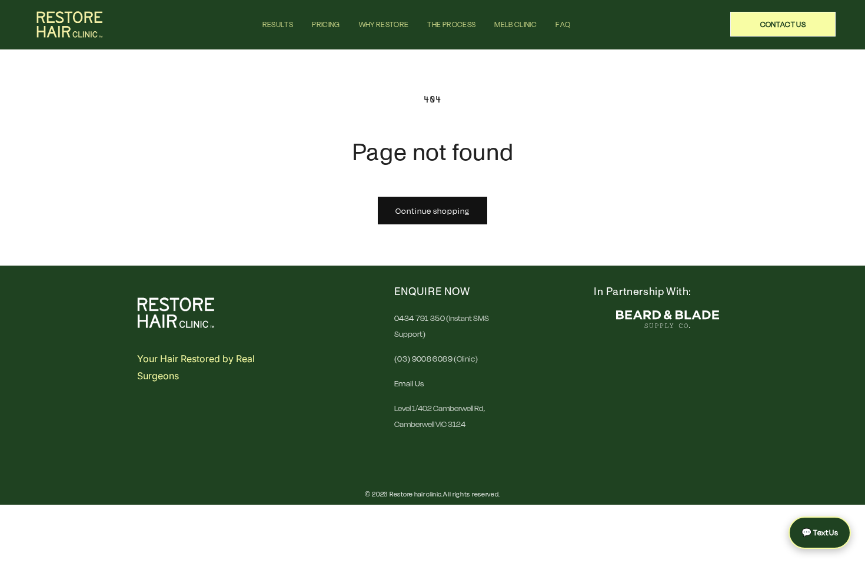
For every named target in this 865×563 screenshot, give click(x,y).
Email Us (409, 383)
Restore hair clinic (416, 494)
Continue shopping (432, 211)
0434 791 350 (419, 318)
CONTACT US (783, 24)
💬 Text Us (819, 532)
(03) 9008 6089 (424, 359)
